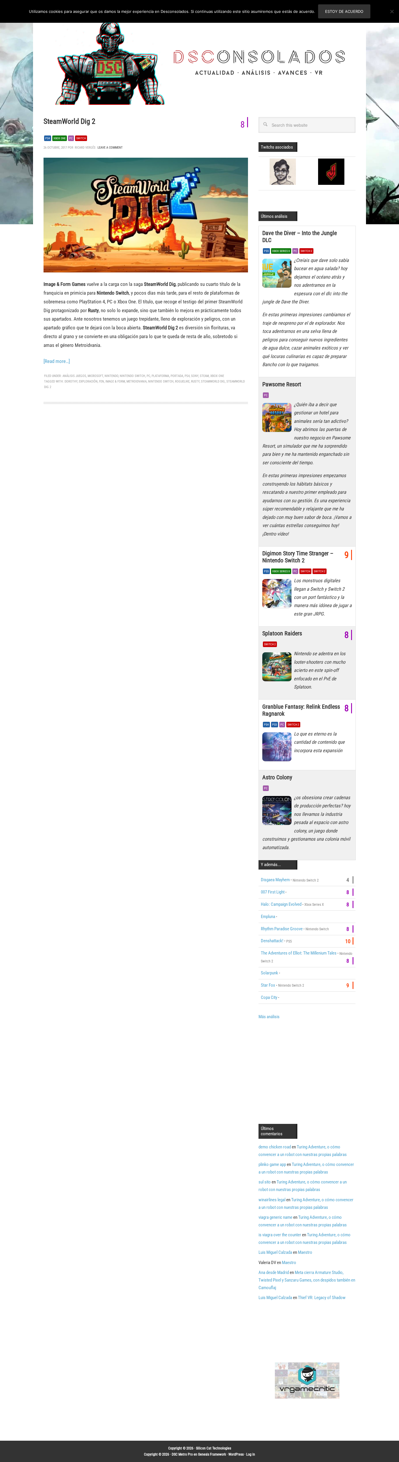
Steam (204, 376)
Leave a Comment (110, 147)
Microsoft (95, 376)
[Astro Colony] (278, 812)
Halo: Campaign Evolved (281, 904)
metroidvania (136, 381)
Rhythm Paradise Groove (282, 928)
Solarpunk (269, 973)
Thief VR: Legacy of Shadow (322, 1297)
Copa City (269, 997)
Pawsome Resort (281, 384)
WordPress (236, 1454)
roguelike (182, 381)
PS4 (47, 138)
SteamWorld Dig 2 (69, 121)
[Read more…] (57, 361)
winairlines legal (272, 1199)
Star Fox (268, 985)
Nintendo (111, 376)
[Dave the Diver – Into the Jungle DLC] (278, 274)
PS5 (266, 251)
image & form (115, 381)
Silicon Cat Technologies (213, 1448)
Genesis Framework (212, 1454)
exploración (88, 381)
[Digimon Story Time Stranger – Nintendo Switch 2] (278, 595)
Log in (250, 1454)
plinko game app (272, 1164)
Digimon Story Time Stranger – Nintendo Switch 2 (297, 557)
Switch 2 (306, 251)
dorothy (71, 381)
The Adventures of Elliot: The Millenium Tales (298, 953)
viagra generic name (275, 1217)
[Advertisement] (308, 1071)
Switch (81, 138)
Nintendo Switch (132, 376)
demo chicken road (275, 1147)
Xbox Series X (281, 251)
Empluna (268, 916)
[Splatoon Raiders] (278, 668)
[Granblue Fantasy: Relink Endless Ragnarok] (278, 748)
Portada (177, 376)
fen (101, 381)
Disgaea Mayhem (275, 879)
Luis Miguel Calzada (275, 1252)
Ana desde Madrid (274, 1272)
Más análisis (269, 1016)
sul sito (265, 1182)
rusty (195, 381)
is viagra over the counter (280, 1234)
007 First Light (272, 892)
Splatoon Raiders (282, 633)
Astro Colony (277, 777)
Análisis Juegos (74, 376)
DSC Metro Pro (182, 1454)
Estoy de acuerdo (344, 11)
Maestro (305, 1252)
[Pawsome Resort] (278, 419)
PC (71, 138)
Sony (194, 376)
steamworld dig (213, 381)
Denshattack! (272, 940)
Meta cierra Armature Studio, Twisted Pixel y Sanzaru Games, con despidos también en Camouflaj (307, 1280)
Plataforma (160, 376)
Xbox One (59, 138)
